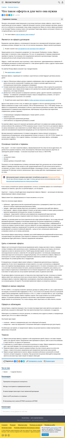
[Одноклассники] (7, 15)
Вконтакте (6, 435)
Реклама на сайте (50, 425)
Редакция (13, 425)
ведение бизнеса (16, 372)
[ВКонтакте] (2, 15)
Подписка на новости (36, 425)
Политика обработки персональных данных (27, 427)
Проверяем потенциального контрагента (15, 381)
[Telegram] (5, 15)
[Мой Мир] (9, 15)
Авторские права (7, 427)
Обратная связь (22, 425)
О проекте (5, 425)
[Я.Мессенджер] (11, 15)
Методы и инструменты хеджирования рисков (16, 386)
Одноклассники (9, 435)
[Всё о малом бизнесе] (12, 2)
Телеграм (3, 435)
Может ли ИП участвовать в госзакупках (15, 396)
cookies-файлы (54, 427)
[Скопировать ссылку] (14, 15)
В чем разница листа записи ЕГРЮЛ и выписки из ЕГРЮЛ (20, 401)
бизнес (6, 372)
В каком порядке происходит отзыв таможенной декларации (21, 391)
